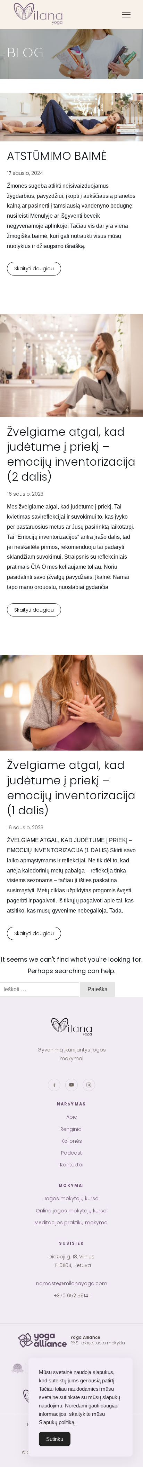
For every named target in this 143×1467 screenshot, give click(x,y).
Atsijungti (29, 198)
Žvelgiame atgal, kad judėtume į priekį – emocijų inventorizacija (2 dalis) (71, 454)
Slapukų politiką (56, 1422)
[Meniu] (126, 14)
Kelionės (71, 1141)
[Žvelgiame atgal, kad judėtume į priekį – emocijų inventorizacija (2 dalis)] (71, 365)
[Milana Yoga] (39, 14)
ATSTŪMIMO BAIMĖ (57, 156)
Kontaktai (71, 1164)
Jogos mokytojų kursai (44, 64)
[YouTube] (71, 1085)
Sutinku (54, 1439)
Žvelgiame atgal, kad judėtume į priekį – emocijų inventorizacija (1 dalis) (71, 787)
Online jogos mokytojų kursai (52, 78)
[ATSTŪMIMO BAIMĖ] (71, 117)
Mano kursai (33, 184)
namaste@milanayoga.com (71, 1283)
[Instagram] (89, 1085)
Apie (71, 1116)
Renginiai (71, 1129)
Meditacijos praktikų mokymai (53, 92)
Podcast (71, 1152)
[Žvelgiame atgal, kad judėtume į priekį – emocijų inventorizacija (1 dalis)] (71, 703)
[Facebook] (54, 1085)
